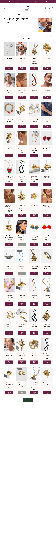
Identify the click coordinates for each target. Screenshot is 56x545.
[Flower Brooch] (34, 344)
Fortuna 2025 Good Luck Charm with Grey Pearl (34, 385)
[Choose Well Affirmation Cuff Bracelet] (46, 256)
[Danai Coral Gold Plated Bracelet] (9, 109)
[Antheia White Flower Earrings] (9, 80)
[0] (51, 8)
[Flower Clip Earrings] (21, 49)
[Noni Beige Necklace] (34, 285)
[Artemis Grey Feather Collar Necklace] (9, 256)
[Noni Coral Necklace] (34, 80)
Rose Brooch (46, 383)
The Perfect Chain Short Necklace (34, 148)
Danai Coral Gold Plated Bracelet (9, 119)
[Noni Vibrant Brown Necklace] (46, 344)
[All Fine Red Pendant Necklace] (21, 196)
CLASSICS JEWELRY (15, 14)
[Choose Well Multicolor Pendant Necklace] (34, 49)
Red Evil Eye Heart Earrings (47, 147)
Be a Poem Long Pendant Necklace (9, 237)
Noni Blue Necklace (34, 325)
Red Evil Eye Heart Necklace (9, 177)
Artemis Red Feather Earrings (46, 237)
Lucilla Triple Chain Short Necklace (21, 326)
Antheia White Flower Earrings (9, 90)
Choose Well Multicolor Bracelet (21, 355)
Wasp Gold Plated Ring (21, 118)
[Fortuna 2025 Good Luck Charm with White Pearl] (46, 285)
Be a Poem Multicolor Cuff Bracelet (34, 177)
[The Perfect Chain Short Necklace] (34, 138)
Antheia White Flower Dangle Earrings (34, 119)
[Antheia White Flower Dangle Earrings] (34, 109)
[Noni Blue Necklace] (34, 315)
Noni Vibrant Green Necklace (21, 177)
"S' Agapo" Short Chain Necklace (21, 90)
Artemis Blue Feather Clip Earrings (21, 237)
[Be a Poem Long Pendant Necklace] (9, 227)
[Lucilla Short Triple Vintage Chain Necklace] (9, 196)
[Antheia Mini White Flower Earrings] (21, 138)
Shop (9, 14)
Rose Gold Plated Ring (47, 176)
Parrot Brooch (47, 58)
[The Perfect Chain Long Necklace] (9, 49)
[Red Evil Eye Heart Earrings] (46, 138)
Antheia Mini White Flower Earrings (22, 148)
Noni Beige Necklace (34, 294)
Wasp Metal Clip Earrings (21, 383)
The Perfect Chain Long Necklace (9, 60)
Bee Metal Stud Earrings (47, 89)
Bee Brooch (34, 205)
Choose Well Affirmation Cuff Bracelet (47, 266)
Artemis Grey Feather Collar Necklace (9, 266)
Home (5, 14)
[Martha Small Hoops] (9, 315)
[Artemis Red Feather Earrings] (46, 227)
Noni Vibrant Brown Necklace (46, 355)
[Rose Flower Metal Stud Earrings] (9, 344)
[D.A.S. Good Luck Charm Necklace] (34, 256)
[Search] (45, 8)
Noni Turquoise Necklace (21, 266)
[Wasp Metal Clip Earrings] (21, 374)
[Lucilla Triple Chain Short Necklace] (21, 315)
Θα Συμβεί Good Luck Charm (47, 326)
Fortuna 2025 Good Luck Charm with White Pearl (47, 296)
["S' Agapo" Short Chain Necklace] (21, 80)
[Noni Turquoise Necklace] (21, 256)
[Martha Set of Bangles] (46, 109)
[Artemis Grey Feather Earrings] (34, 227)
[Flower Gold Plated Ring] (46, 196)
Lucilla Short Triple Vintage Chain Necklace (9, 208)
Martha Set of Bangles (47, 118)
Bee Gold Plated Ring (21, 294)
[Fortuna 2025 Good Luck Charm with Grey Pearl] (34, 374)
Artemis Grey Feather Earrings (34, 237)
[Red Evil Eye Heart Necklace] (9, 167)
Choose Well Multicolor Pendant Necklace (34, 61)
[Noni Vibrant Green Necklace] (21, 167)
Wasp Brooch (9, 147)
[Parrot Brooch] (46, 49)
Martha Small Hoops (9, 325)
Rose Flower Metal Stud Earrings (9, 355)
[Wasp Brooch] (9, 138)
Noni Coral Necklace (34, 89)
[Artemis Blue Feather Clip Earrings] (21, 227)
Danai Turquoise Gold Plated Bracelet (9, 296)
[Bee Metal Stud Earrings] (46, 80)
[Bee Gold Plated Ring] (21, 285)
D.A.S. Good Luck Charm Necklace (34, 266)
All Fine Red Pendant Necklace (21, 207)
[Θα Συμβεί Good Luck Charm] (46, 315)
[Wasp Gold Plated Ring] (21, 109)
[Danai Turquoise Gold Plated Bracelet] (9, 285)
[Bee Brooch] (34, 196)
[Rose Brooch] (46, 374)
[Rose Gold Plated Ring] (46, 167)
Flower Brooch (34, 354)
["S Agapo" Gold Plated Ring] (9, 374)
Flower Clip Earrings (21, 59)
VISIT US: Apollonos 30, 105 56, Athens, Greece (28, 1)
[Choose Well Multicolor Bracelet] (21, 344)
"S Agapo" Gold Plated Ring (9, 384)
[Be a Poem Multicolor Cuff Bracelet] (34, 167)
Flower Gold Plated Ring (46, 206)
